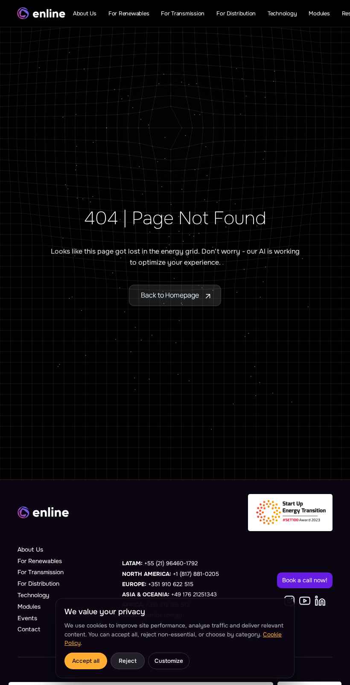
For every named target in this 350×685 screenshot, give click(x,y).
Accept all (85, 661)
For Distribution (38, 583)
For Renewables (40, 561)
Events (27, 618)
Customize (169, 661)
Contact (29, 629)
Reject (128, 661)
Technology (33, 595)
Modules (29, 606)
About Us (30, 549)
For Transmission (41, 572)
